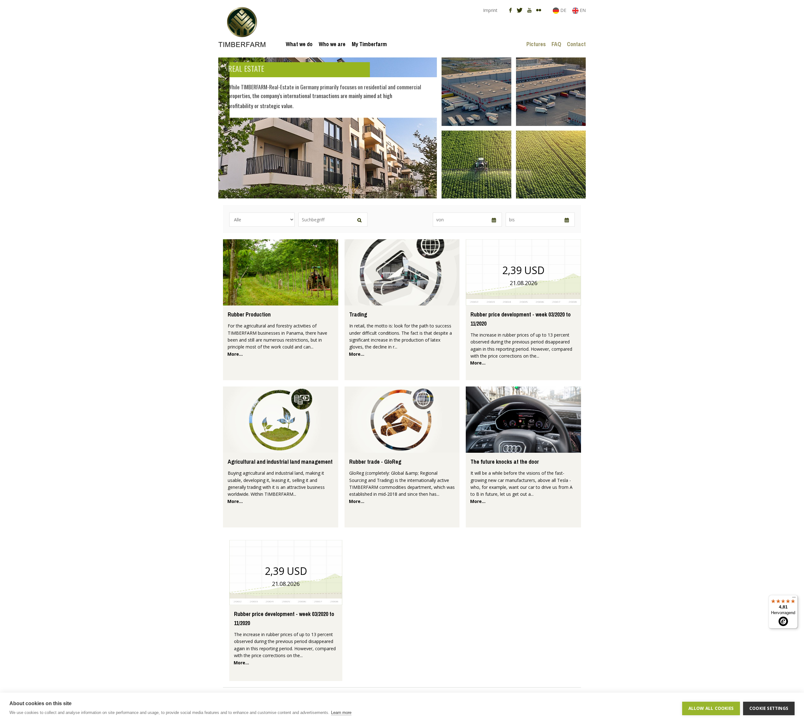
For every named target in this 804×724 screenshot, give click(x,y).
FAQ (556, 44)
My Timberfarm (369, 44)
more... (235, 354)
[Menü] (794, 598)
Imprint (490, 10)
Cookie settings (768, 708)
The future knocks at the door (504, 462)
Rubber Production (249, 314)
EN (582, 10)
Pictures (536, 44)
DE (563, 10)
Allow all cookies (711, 708)
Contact (576, 44)
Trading (358, 314)
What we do (299, 44)
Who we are (332, 44)
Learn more (341, 712)
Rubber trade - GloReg (375, 462)
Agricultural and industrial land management (280, 462)
